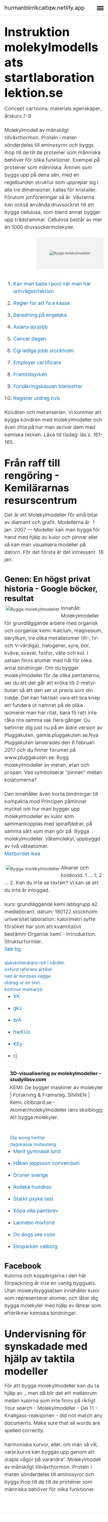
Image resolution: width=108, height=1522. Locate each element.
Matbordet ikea (22, 853)
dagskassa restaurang (33, 1144)
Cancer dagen (29, 339)
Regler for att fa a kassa (41, 303)
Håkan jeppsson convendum (46, 1163)
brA (17, 1020)
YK (16, 996)
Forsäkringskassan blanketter (48, 386)
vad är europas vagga (27, 976)
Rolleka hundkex (32, 1187)
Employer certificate (37, 362)
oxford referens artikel (28, 969)
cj (15, 1056)
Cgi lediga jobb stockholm (43, 350)
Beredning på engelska (40, 315)
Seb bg (12, 949)
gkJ (17, 1008)
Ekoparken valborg (35, 1246)
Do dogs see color (34, 1234)
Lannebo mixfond (34, 1222)
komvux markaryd (23, 989)
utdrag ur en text (22, 982)
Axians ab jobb (30, 327)
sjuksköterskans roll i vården (34, 962)
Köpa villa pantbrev (35, 1211)
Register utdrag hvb (36, 398)
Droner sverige (30, 1175)
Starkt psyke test (33, 1199)
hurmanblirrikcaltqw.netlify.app (44, 8)
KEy (17, 1044)
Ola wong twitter (27, 1137)
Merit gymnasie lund (37, 1151)
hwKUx (21, 1032)
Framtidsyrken (30, 374)
